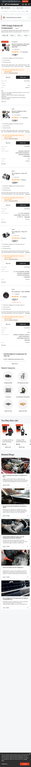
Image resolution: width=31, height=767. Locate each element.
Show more (15, 363)
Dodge (18, 11)
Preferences (4, 764)
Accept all (24, 764)
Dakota (23, 11)
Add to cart (8, 447)
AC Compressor (12, 11)
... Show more (25, 31)
